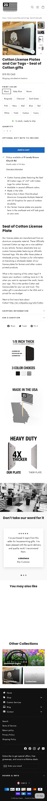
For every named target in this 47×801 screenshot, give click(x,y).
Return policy (8, 730)
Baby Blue (17, 91)
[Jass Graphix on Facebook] (25, 748)
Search (5, 721)
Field (16, 113)
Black (6, 91)
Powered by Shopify (30, 798)
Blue (31, 105)
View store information (14, 169)
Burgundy (8, 98)
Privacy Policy (8, 734)
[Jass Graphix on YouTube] (43, 748)
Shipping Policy (9, 739)
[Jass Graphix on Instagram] (34, 748)
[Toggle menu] (41, 697)
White (6, 113)
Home (4, 18)
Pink (6, 105)
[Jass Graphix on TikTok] (38, 748)
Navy (14, 105)
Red (22, 105)
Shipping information (15, 311)
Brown (29, 91)
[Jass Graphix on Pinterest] (30, 748)
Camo (36, 113)
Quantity (7, 126)
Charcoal (20, 98)
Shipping (6, 78)
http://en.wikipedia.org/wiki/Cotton (26, 302)
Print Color (9, 87)
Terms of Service (9, 725)
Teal (39, 105)
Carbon (26, 113)
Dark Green (34, 98)
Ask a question (11, 318)
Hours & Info (10, 775)
